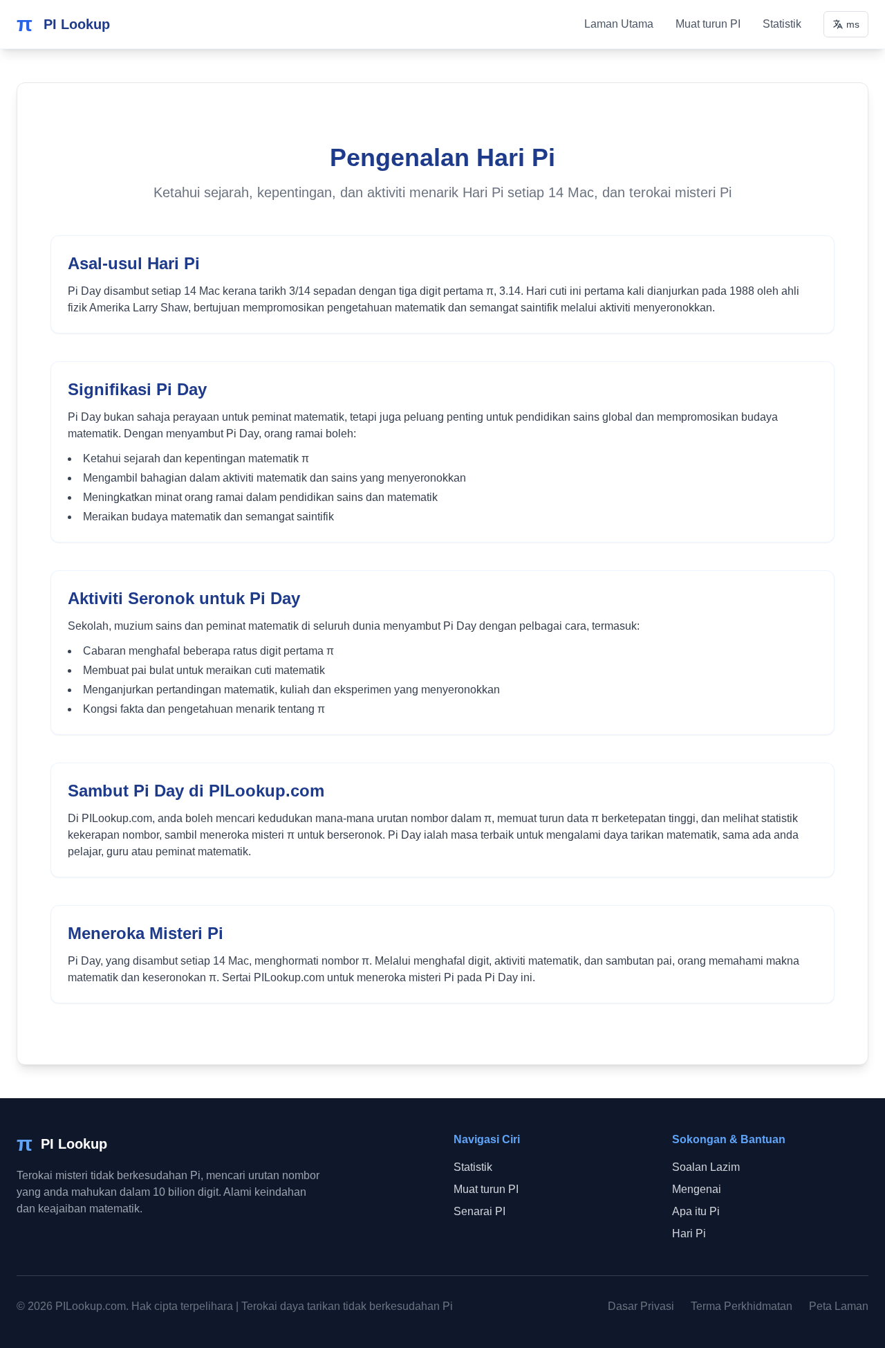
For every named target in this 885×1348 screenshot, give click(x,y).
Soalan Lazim (706, 1167)
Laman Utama (618, 24)
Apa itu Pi (696, 1211)
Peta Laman (838, 1306)
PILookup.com (90, 1306)
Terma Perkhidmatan (741, 1306)
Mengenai (696, 1189)
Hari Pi (689, 1233)
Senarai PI (479, 1211)
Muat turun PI (708, 24)
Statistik (782, 24)
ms (852, 24)
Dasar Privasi (641, 1306)
